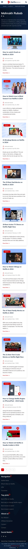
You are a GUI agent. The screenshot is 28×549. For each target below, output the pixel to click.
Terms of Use (4, 541)
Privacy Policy (11, 541)
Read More (5, 73)
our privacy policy (15, 545)
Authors (10, 6)
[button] (7, 37)
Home (4, 6)
